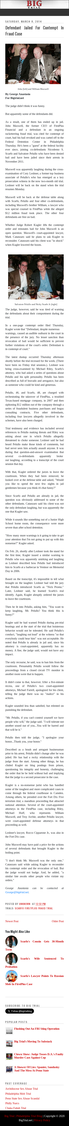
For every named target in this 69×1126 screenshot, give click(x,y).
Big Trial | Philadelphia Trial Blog (23, 1116)
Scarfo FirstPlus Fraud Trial (34, 908)
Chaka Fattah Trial (15, 1108)
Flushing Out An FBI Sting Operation (36, 1028)
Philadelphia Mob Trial (18, 1093)
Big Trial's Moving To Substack (33, 1041)
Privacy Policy (42, 1120)
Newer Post (11, 921)
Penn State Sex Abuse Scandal (22, 1098)
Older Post (58, 921)
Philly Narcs (12, 1103)
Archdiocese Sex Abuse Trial (21, 1088)
